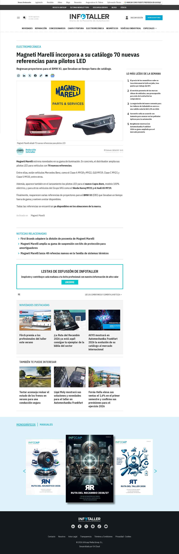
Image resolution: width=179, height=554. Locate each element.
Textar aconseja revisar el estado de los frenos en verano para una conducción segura (34, 397)
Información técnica (114, 2)
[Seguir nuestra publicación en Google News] (52, 76)
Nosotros (61, 536)
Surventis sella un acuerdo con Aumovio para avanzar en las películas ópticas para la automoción (143, 116)
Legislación (39, 2)
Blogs (68, 2)
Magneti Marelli (38, 215)
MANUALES (46, 424)
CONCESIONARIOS (57, 28)
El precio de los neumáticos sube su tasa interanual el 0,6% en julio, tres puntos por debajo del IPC (143, 83)
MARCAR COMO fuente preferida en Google (144, 2)
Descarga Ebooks (100, 7)
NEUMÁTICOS (112, 28)
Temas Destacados (24, 2)
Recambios (78, 2)
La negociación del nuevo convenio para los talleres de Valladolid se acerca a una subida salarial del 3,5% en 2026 (144, 106)
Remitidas (50, 2)
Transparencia (85, 536)
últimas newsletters (79, 7)
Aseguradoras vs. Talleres (94, 2)
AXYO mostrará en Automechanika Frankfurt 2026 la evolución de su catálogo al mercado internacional (103, 342)
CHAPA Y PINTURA (76, 28)
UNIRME (70, 282)
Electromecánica (28, 47)
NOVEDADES (27, 28)
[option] (89, 468)
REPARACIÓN (41, 28)
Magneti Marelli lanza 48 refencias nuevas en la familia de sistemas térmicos (65, 253)
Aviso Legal (72, 536)
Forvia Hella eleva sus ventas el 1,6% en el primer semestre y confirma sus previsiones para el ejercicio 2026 (104, 399)
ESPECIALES (150, 28)
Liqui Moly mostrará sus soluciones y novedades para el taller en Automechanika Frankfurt (68, 397)
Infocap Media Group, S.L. (93, 542)
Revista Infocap (59, 7)
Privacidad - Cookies (123, 536)
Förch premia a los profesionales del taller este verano (32, 338)
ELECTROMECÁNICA (95, 28)
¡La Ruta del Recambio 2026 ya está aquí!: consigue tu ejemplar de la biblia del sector (69, 340)
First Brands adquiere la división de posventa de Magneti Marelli (57, 238)
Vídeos (60, 2)
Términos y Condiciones (103, 536)
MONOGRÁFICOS (26, 424)
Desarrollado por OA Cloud (89, 546)
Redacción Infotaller (31, 151)
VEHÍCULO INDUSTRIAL (131, 28)
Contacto (51, 536)
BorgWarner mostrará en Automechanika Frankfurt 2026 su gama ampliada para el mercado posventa (141, 127)
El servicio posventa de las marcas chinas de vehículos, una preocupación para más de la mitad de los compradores (143, 94)
